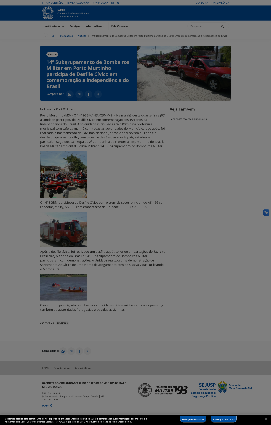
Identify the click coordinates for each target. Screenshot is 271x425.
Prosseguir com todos (224, 419)
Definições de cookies (193, 419)
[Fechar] (266, 419)
